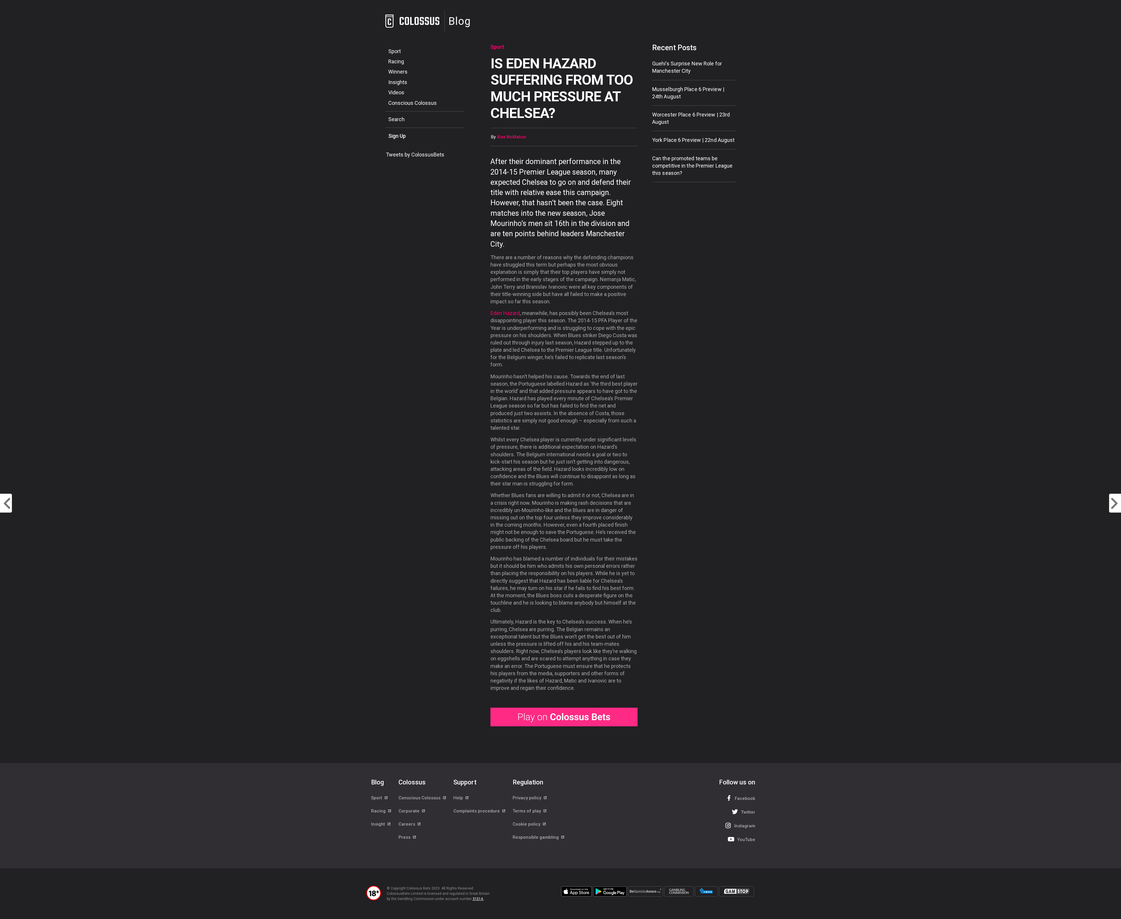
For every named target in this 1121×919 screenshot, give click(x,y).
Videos (396, 92)
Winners (398, 72)
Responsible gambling (536, 837)
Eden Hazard (505, 313)
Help (458, 797)
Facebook (745, 798)
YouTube (746, 839)
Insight (378, 824)
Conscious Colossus (412, 103)
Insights (397, 82)
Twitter (748, 812)
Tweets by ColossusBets (415, 155)
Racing (396, 61)
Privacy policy (527, 797)
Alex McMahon (511, 137)
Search (396, 119)
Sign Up (397, 136)
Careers (407, 824)
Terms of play (527, 811)
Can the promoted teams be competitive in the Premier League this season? (692, 165)
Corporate (409, 811)
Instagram (744, 826)
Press (405, 837)
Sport (394, 51)
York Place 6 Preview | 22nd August (693, 140)
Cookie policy (527, 824)
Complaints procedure (477, 811)
